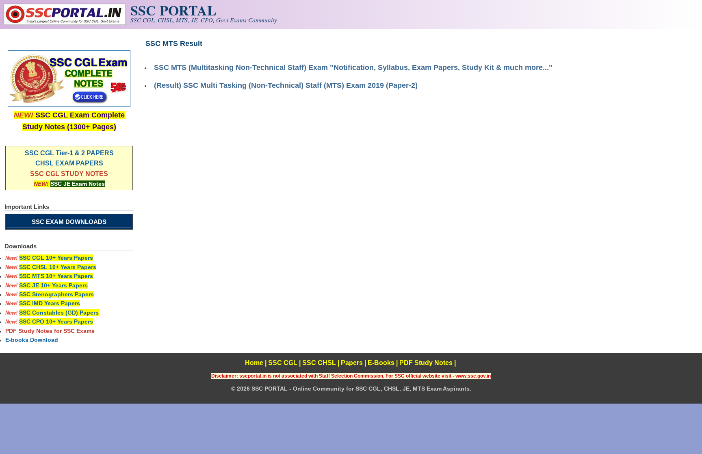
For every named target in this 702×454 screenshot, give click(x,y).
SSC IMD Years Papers (49, 303)
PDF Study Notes (426, 362)
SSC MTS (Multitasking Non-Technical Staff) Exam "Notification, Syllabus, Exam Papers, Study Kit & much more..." (353, 67)
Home (254, 362)
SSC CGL (282, 362)
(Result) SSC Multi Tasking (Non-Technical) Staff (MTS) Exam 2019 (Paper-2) (286, 85)
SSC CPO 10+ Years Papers (56, 321)
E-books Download (31, 340)
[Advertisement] (422, 154)
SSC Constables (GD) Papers (59, 312)
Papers (352, 362)
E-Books (381, 362)
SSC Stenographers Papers (56, 294)
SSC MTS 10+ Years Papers (56, 276)
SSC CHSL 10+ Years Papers (57, 267)
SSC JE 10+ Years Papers (53, 285)
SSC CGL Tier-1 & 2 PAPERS (69, 153)
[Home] (65, 23)
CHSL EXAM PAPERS (69, 163)
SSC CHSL (319, 362)
